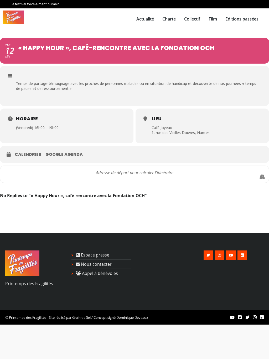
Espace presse (94, 255)
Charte (169, 19)
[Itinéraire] (262, 176)
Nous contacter (96, 264)
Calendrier (28, 154)
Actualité (145, 19)
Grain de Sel (81, 317)
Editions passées (241, 19)
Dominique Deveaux (132, 317)
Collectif (192, 19)
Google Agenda (64, 154)
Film (213, 19)
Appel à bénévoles (99, 273)
